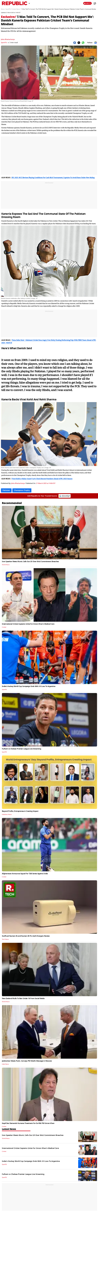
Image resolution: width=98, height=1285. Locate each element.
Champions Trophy (22, 490)
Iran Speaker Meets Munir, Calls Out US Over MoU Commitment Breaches (30, 561)
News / (3, 9)
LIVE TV (88, 3)
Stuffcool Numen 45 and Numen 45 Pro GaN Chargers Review (26, 936)
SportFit (4, 42)
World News (6, 564)
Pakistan (6, 490)
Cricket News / (16, 9)
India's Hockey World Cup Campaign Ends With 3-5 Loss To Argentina (28, 686)
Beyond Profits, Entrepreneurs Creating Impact (20, 811)
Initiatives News (7, 814)
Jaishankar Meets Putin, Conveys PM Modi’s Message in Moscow (27, 1061)
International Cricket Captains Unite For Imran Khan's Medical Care (28, 624)
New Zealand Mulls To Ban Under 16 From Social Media (23, 998)
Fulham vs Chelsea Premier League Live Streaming (21, 749)
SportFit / (8, 9)
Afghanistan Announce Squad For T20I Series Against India (25, 873)
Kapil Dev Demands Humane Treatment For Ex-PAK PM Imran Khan (28, 1123)
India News (5, 1064)
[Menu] (94, 3)
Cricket (4, 627)
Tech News (5, 939)
